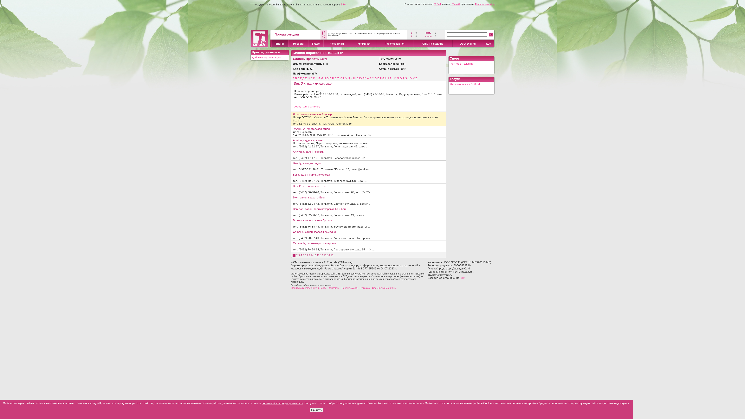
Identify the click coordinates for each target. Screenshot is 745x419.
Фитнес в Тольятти (462, 63)
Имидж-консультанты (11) (310, 64)
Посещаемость (349, 288)
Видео (316, 43)
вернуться (301, 106)
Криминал (364, 43)
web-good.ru (326, 285)
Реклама (365, 288)
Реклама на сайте (485, 4)
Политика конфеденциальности (308, 288)
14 (328, 255)
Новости (298, 43)
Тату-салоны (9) (390, 58)
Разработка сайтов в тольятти (305, 285)
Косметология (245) (392, 64)
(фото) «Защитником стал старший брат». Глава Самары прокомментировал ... (365, 33)
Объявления (468, 43)
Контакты (334, 288)
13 (325, 255)
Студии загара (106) (392, 69)
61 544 (437, 4)
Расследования (395, 43)
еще (488, 43)
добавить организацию (266, 57)
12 (321, 255)
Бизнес (279, 43)
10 (314, 255)
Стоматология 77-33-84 (465, 84)
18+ (463, 278)
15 (332, 255)
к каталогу (314, 106)
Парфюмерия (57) (305, 73)
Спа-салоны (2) (303, 69)
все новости (333, 36)
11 (318, 255)
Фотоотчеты (337, 43)
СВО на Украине (432, 43)
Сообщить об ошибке (384, 288)
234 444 (455, 4)
